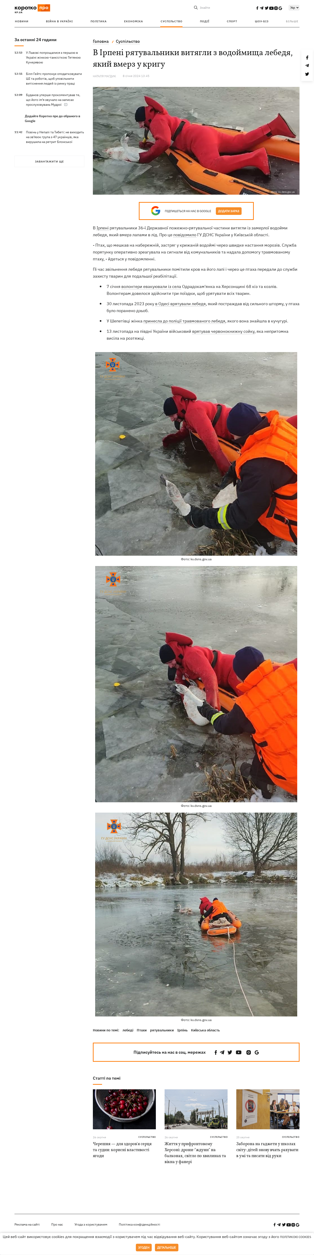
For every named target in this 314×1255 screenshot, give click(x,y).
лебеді (128, 1030)
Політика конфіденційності (139, 1224)
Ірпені (103, 228)
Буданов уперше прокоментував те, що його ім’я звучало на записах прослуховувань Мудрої (53, 100)
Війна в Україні (59, 21)
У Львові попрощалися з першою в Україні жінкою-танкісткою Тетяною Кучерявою (53, 57)
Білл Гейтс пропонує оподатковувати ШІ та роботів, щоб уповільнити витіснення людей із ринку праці (54, 78)
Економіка (133, 21)
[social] (257, 8)
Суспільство (172, 21)
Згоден (143, 1247)
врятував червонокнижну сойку (223, 331)
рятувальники (162, 1030)
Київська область (205, 1030)
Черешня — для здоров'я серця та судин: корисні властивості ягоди (122, 1150)
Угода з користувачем (90, 1224)
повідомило (184, 234)
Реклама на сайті (27, 1224)
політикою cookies (295, 1236)
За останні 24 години (35, 39)
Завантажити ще (49, 161)
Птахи (142, 1030)
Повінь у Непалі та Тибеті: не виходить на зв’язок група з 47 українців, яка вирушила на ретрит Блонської (55, 137)
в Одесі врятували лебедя (180, 303)
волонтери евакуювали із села (151, 286)
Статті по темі (106, 1078)
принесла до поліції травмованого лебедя (184, 321)
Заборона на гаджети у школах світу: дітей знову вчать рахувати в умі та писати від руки (267, 1150)
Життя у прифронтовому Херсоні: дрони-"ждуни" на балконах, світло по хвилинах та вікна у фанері (195, 1153)
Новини (22, 21)
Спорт (232, 21)
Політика (99, 21)
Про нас (57, 1224)
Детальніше (166, 1247)
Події (204, 21)
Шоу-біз (261, 21)
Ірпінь (182, 1030)
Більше (292, 21)
